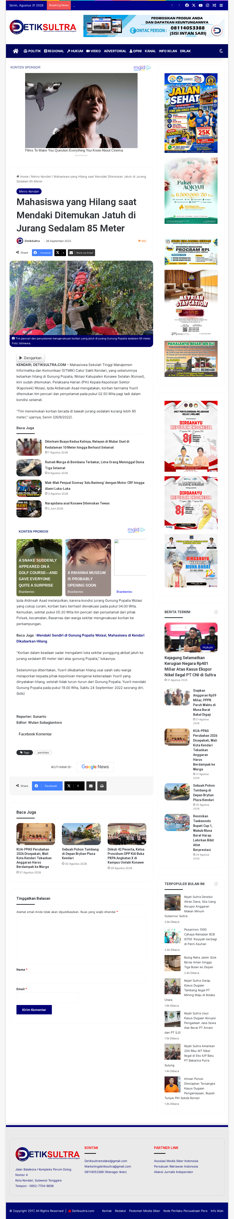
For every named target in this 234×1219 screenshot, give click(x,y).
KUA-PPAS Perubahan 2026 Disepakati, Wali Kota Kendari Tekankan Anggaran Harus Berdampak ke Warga (34, 858)
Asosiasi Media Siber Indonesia (176, 1161)
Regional (55, 51)
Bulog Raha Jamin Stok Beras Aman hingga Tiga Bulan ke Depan (200, 962)
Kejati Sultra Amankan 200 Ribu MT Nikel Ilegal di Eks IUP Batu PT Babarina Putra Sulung (190, 1055)
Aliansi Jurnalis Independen (173, 1172)
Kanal (150, 51)
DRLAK (185, 51)
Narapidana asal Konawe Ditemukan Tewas (77, 503)
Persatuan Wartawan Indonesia (176, 1166)
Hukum (76, 51)
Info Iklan (168, 51)
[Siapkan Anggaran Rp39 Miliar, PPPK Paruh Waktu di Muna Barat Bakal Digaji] (177, 696)
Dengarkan (33, 358)
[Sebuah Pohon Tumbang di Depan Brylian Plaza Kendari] (81, 834)
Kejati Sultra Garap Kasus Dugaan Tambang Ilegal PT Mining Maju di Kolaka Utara (190, 990)
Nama (21, 969)
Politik (34, 51)
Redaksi (120, 1211)
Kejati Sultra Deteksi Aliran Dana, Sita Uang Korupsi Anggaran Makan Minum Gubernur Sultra (190, 906)
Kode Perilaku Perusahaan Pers (185, 1211)
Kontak (107, 1211)
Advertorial (115, 51)
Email (21, 989)
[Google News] (95, 767)
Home (24, 176)
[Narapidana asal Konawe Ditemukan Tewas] (29, 508)
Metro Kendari (41, 176)
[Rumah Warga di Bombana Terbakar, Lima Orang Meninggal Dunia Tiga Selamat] (29, 467)
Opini (137, 51)
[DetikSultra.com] (43, 27)
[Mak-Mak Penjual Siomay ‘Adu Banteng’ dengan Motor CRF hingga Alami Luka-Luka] (29, 488)
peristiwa (43, 752)
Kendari (27, 1180)
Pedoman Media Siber (144, 1211)
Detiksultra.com (83, 1211)
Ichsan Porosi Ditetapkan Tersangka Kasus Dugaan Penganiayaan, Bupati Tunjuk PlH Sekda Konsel (190, 1088)
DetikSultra (32, 241)
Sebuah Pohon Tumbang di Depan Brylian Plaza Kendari (112, 5)
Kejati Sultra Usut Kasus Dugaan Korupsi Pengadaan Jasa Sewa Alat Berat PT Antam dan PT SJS (190, 1022)
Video (95, 51)
